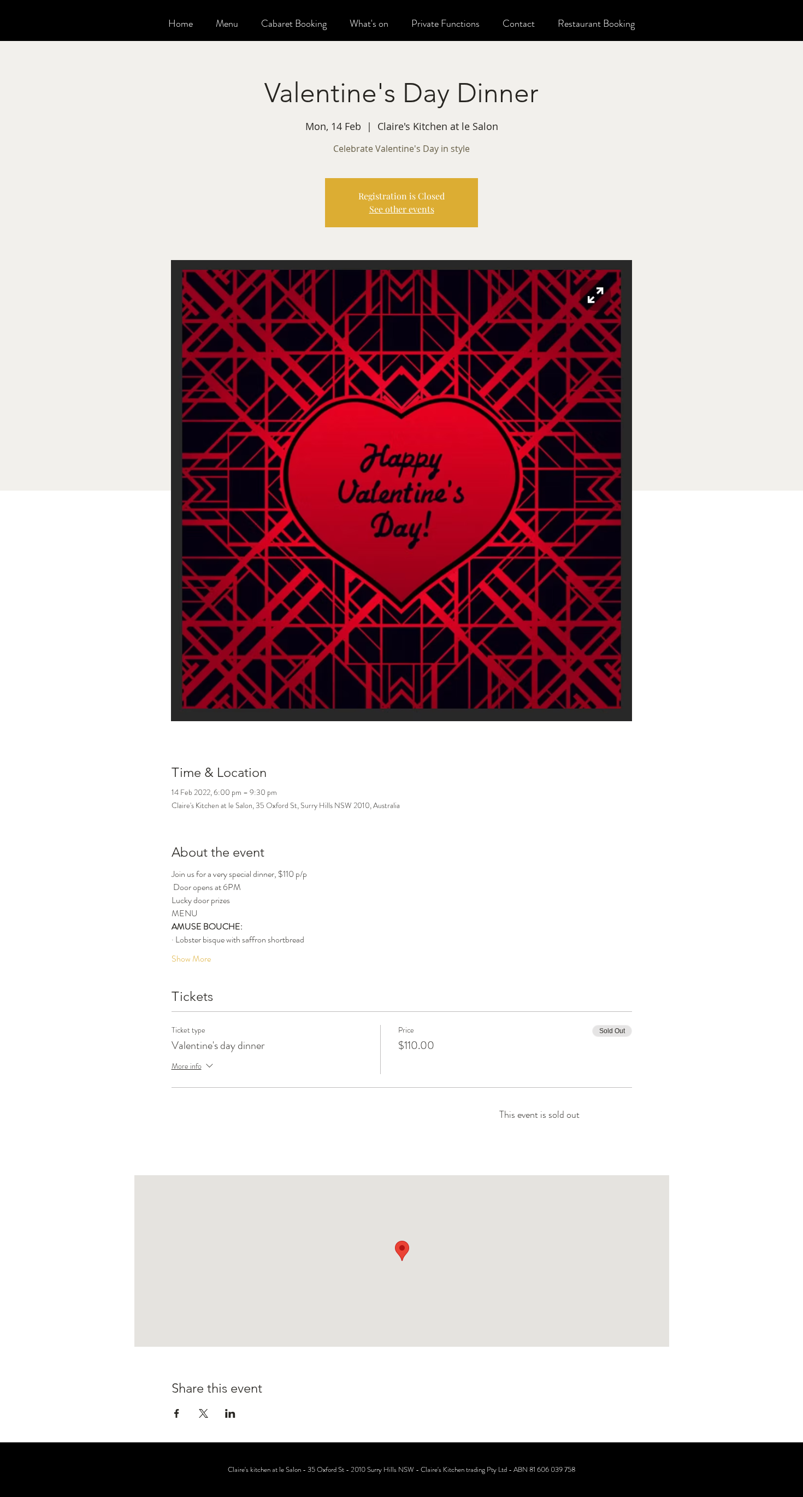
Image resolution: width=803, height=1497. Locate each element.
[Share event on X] (203, 1413)
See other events (401, 209)
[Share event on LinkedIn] (230, 1413)
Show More (191, 959)
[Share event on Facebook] (177, 1413)
